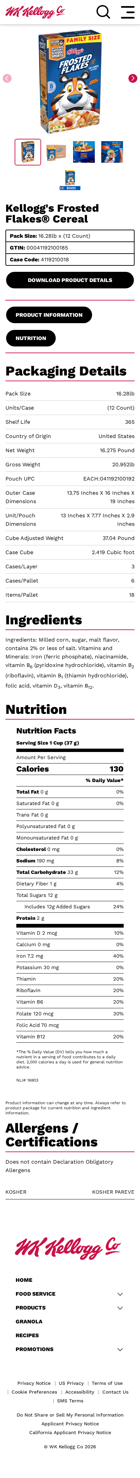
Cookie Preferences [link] (34, 1392)
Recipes (27, 1335)
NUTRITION (31, 338)
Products (31, 1307)
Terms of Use (107, 1383)
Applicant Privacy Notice (70, 1423)
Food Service (35, 1294)
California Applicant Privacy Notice (70, 1432)
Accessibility (79, 1392)
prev (8, 79)
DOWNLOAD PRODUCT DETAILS (70, 280)
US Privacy (71, 1383)
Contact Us (115, 1392)
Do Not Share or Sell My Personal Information (70, 1415)
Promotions (34, 1349)
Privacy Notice (34, 1383)
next (133, 79)
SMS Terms (70, 1400)
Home (24, 1280)
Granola (29, 1321)
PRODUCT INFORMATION (49, 315)
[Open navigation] (128, 12)
